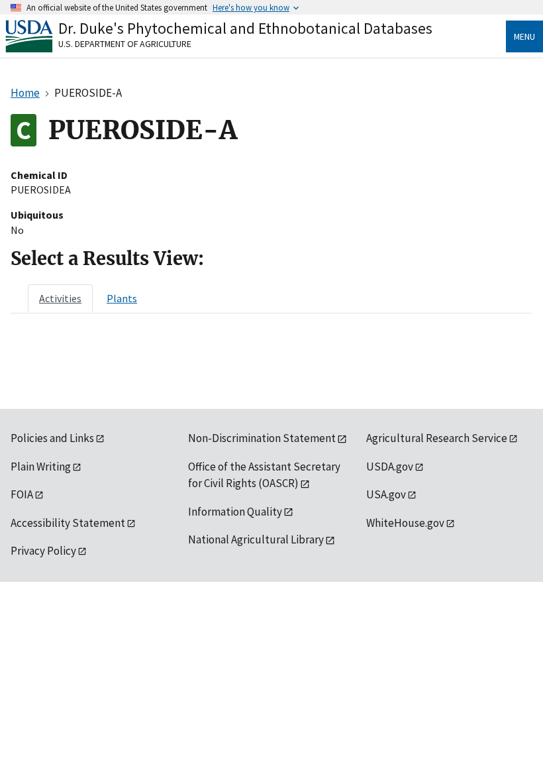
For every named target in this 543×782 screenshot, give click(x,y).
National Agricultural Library (256, 539)
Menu (524, 36)
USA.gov (386, 494)
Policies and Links (52, 438)
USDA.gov (389, 466)
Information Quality (235, 511)
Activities (60, 298)
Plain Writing (41, 466)
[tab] (60, 298)
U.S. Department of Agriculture (124, 44)
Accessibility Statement (68, 523)
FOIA (22, 494)
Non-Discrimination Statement (262, 438)
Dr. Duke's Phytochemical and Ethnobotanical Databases (245, 28)
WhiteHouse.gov (405, 523)
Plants (122, 298)
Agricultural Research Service (436, 438)
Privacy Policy (43, 550)
